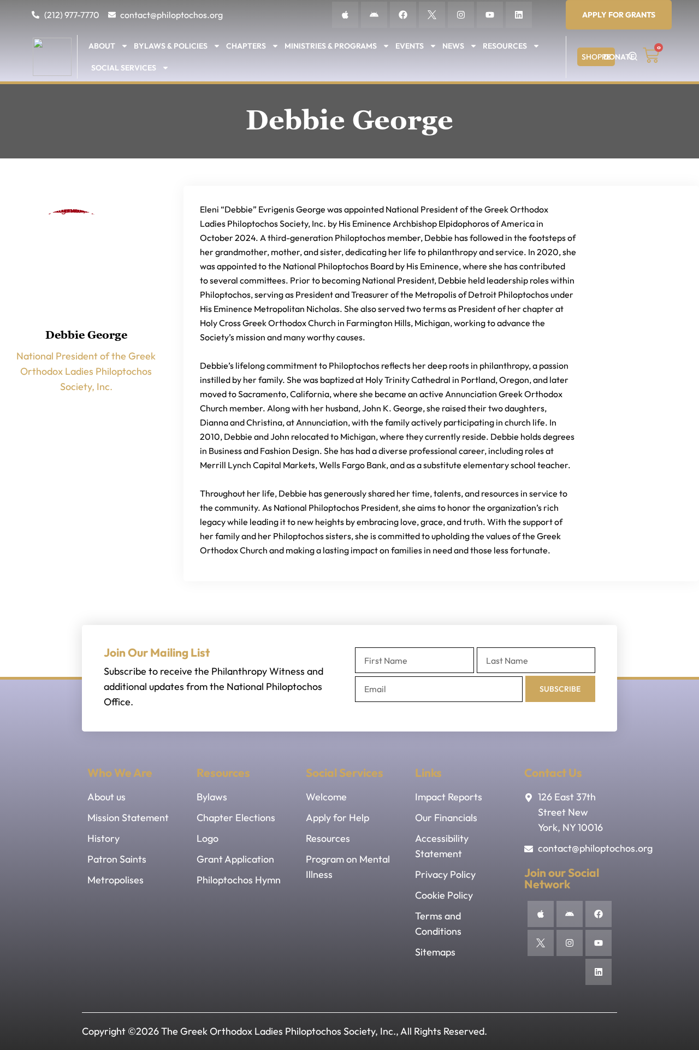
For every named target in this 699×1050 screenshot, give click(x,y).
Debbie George (86, 335)
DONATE (619, 57)
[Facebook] (403, 15)
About (101, 46)
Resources (505, 46)
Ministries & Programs (331, 46)
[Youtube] (490, 15)
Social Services (123, 68)
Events (409, 46)
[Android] (374, 15)
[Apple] (345, 15)
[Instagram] (461, 15)
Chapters (246, 46)
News (453, 46)
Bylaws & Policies (171, 46)
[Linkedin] (519, 15)
